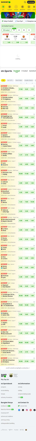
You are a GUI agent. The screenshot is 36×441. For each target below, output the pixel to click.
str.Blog (20, 390)
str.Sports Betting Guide (24, 394)
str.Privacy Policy (5, 420)
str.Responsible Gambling (7, 423)
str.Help (20, 387)
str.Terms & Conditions (7, 416)
